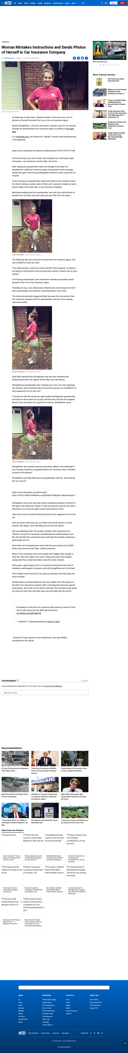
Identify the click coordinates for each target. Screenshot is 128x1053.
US (19, 999)
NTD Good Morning (48, 1011)
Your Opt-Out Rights (64, 1047)
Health (20, 1013)
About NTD (94, 995)
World (20, 1005)
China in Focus (47, 1008)
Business (21, 1008)
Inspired (68, 1013)
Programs (46, 995)
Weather (21, 1011)
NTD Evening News (48, 1005)
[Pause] (95, 57)
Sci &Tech (21, 1016)
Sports (20, 1022)
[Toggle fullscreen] (120, 57)
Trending (5, 42)
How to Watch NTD (96, 1002)
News (20, 995)
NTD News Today (47, 1013)
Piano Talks (46, 1019)
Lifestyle (70, 995)
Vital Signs (45, 1022)
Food (67, 999)
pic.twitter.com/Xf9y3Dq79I (28, 613)
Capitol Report (47, 1002)
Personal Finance (71, 1011)
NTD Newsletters (95, 1005)
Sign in (113, 3)
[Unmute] (123, 52)
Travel (68, 1002)
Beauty (68, 1005)
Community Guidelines (53, 686)
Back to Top (125, 1043)
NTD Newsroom (9, 58)
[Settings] (123, 57)
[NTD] (22, 1033)
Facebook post (22, 136)
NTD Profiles (94, 999)
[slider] (109, 55)
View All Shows (47, 1025)
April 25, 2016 (54, 621)
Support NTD (94, 1008)
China (20, 1002)
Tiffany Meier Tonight (49, 999)
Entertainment (23, 1019)
